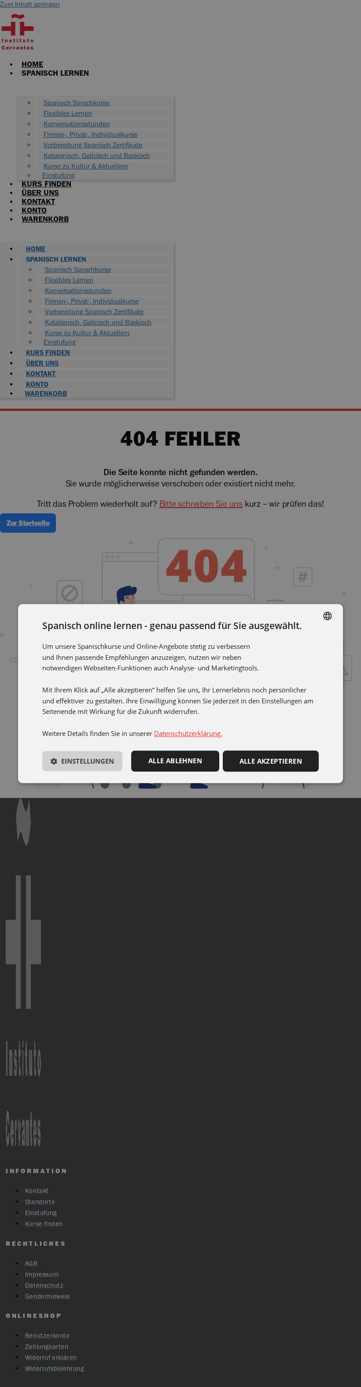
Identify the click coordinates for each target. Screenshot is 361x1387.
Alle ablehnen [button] (175, 760)
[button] (82, 762)
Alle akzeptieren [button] (270, 761)
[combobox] (327, 615)
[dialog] (180, 693)
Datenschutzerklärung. (188, 733)
